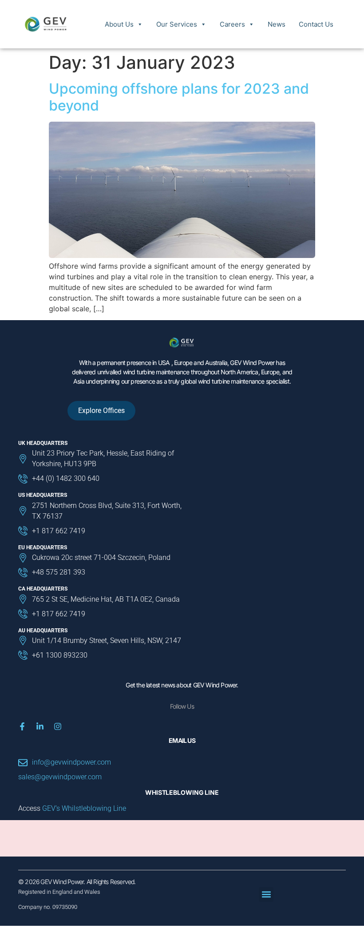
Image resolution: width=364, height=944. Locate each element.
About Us (119, 24)
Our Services (176, 24)
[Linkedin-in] (40, 726)
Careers (232, 24)
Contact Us (316, 24)
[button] (266, 894)
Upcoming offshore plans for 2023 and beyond (179, 97)
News (276, 24)
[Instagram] (58, 726)
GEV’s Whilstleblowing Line (84, 808)
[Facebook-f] (22, 726)
